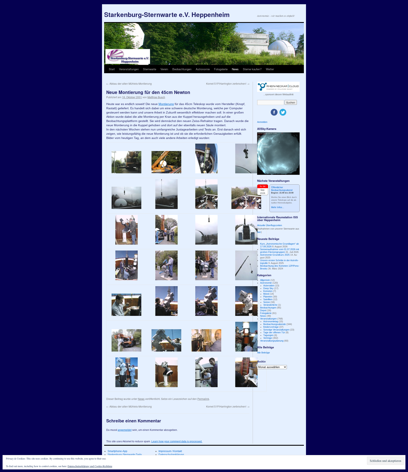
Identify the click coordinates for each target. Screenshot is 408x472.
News (235, 69)
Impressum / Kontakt (170, 451)
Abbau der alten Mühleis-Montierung (129, 83)
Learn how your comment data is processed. (176, 441)
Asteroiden (268, 285)
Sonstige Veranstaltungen (276, 329)
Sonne (266, 302)
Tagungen (268, 335)
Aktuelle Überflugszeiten (269, 225)
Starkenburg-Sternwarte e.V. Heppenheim (167, 14)
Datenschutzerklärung (171, 454)
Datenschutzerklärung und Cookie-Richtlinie (90, 466)
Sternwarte (149, 69)
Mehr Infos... (277, 207)
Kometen (267, 291)
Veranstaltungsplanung (271, 340)
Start (112, 69)
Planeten (267, 296)
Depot (263, 310)
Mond (266, 294)
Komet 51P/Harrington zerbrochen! (227, 83)
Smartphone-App (117, 451)
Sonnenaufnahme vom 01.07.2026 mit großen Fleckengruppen (279, 250)
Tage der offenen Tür (274, 332)
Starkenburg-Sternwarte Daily (125, 454)
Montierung (166, 104)
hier (259, 232)
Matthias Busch (156, 97)
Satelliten (267, 299)
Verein (164, 69)
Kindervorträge (271, 327)
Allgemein (265, 280)
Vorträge (267, 338)
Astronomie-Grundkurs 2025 (275, 255)
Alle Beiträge (263, 352)
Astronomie (203, 69)
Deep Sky (268, 288)
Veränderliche (270, 305)
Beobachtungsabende (274, 324)
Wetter (270, 69)
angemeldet (125, 430)
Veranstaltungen (129, 69)
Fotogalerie (221, 69)
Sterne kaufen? (252, 69)
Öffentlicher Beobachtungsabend (281, 188)
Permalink (203, 399)
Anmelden (262, 122)
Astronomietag (270, 321)
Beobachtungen (181, 69)
